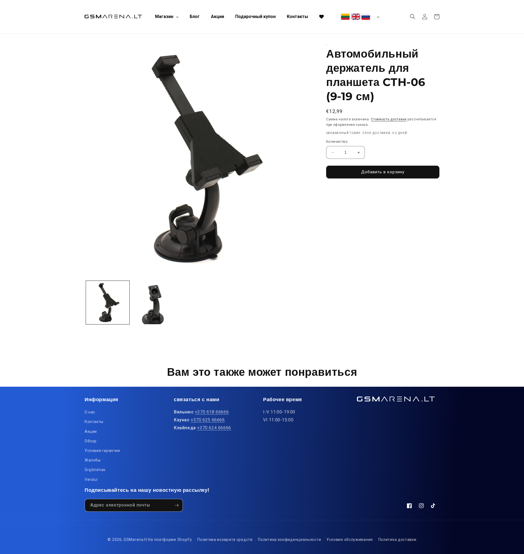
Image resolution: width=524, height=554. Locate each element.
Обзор (91, 441)
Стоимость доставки (389, 119)
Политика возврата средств (225, 539)
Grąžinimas (95, 469)
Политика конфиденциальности (289, 539)
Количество (337, 142)
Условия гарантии (102, 450)
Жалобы (93, 460)
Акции (91, 431)
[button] (413, 17)
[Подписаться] (177, 505)
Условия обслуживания (349, 539)
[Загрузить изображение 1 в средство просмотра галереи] (107, 302)
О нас (90, 412)
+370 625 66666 (208, 419)
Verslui (91, 479)
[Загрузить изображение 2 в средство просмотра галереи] (153, 302)
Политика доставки (397, 539)
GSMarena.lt (135, 539)
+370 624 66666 (214, 427)
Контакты (94, 421)
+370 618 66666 (212, 412)
